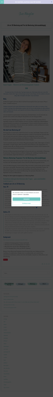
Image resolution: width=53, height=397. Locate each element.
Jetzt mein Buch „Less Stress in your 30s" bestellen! (28, 2)
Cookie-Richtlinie (26, 194)
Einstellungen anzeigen (26, 203)
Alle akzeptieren (26, 199)
